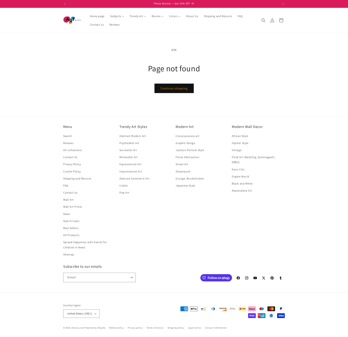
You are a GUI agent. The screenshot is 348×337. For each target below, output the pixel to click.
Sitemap (68, 254)
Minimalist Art (128, 157)
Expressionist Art (130, 164)
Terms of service (155, 327)
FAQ (65, 185)
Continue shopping (174, 88)
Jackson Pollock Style (190, 150)
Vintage (236, 150)
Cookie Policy (72, 171)
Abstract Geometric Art (134, 178)
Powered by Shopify (95, 327)
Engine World (240, 176)
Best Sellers (71, 228)
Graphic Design (185, 143)
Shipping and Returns (77, 178)
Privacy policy (135, 327)
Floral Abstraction (187, 157)
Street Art (182, 164)
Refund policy (116, 327)
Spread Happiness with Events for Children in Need (85, 244)
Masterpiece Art (242, 190)
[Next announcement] (283, 4)
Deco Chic (238, 169)
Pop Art (124, 192)
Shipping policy (176, 327)
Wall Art (68, 199)
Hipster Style (240, 143)
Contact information (216, 327)
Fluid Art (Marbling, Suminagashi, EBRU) (253, 159)
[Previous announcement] (64, 4)
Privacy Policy (72, 164)
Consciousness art (187, 136)
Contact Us (70, 157)
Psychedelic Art (129, 143)
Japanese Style (185, 185)
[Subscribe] (131, 277)
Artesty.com (77, 327)
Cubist (123, 185)
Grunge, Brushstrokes (190, 178)
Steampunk (183, 171)
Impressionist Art (130, 171)
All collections (72, 150)
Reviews (68, 143)
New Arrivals (71, 221)
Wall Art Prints (72, 206)
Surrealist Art (128, 150)
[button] (263, 20)
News (66, 214)
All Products (71, 235)
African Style (240, 136)
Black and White (242, 183)
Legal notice (194, 327)
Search (67, 136)
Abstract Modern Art (132, 136)
